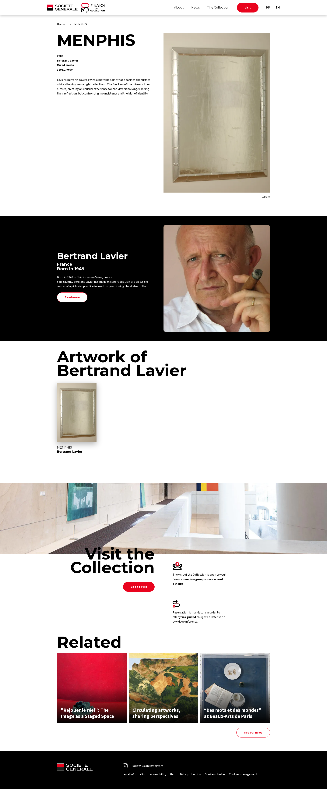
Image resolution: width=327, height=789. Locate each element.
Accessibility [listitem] (158, 774)
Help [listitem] (173, 774)
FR (268, 7)
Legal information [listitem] (134, 774)
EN (278, 7)
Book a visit (139, 587)
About (179, 7)
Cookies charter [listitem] (215, 774)
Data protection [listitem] (190, 774)
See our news (253, 732)
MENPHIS (80, 24)
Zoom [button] (266, 197)
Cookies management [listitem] (243, 774)
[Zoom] (217, 113)
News (195, 7)
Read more (72, 297)
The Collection (218, 7)
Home (61, 24)
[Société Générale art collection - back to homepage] (76, 7)
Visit (248, 7)
